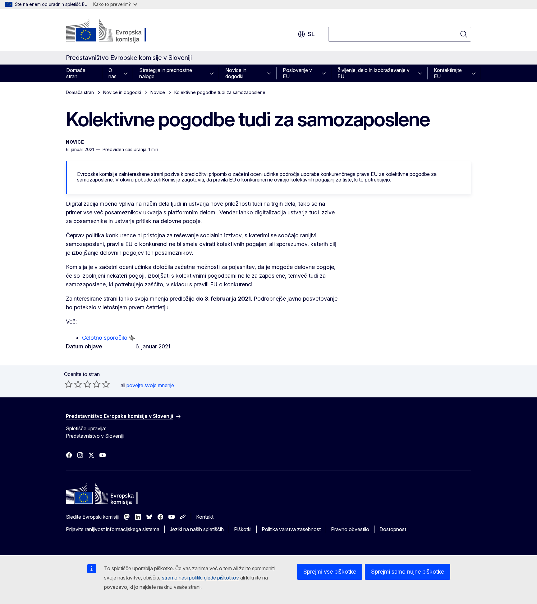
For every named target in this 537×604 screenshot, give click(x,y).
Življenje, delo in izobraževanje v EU (373, 73)
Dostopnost (392, 529)
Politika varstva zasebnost (291, 529)
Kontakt (204, 517)
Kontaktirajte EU (448, 73)
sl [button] (311, 34)
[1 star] (68, 384)
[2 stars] (73, 384)
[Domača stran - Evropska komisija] (116, 31)
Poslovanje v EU (297, 73)
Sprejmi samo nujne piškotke (407, 571)
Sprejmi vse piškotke (329, 571)
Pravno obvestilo (350, 529)
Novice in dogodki (235, 73)
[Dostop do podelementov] (127, 73)
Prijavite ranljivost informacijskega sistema (112, 529)
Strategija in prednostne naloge (165, 73)
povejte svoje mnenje (150, 385)
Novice (157, 92)
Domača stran (75, 73)
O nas (112, 73)
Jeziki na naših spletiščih (197, 529)
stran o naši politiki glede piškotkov (200, 578)
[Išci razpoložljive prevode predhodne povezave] (132, 338)
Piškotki (242, 529)
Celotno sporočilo (104, 337)
